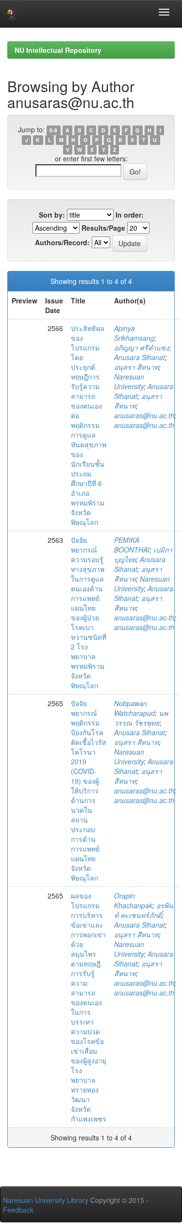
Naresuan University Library (45, 1200)
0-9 (53, 130)
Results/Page (103, 228)
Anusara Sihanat (139, 357)
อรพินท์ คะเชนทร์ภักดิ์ (143, 910)
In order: (130, 215)
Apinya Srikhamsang (134, 333)
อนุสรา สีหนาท (136, 367)
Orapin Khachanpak (133, 900)
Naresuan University (129, 381)
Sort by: (52, 215)
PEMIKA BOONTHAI (131, 544)
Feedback (18, 1210)
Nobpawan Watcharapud (134, 708)
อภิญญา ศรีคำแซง (141, 347)
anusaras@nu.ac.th (144, 415)
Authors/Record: (62, 242)
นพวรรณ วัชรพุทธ (141, 717)
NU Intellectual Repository (58, 50)
